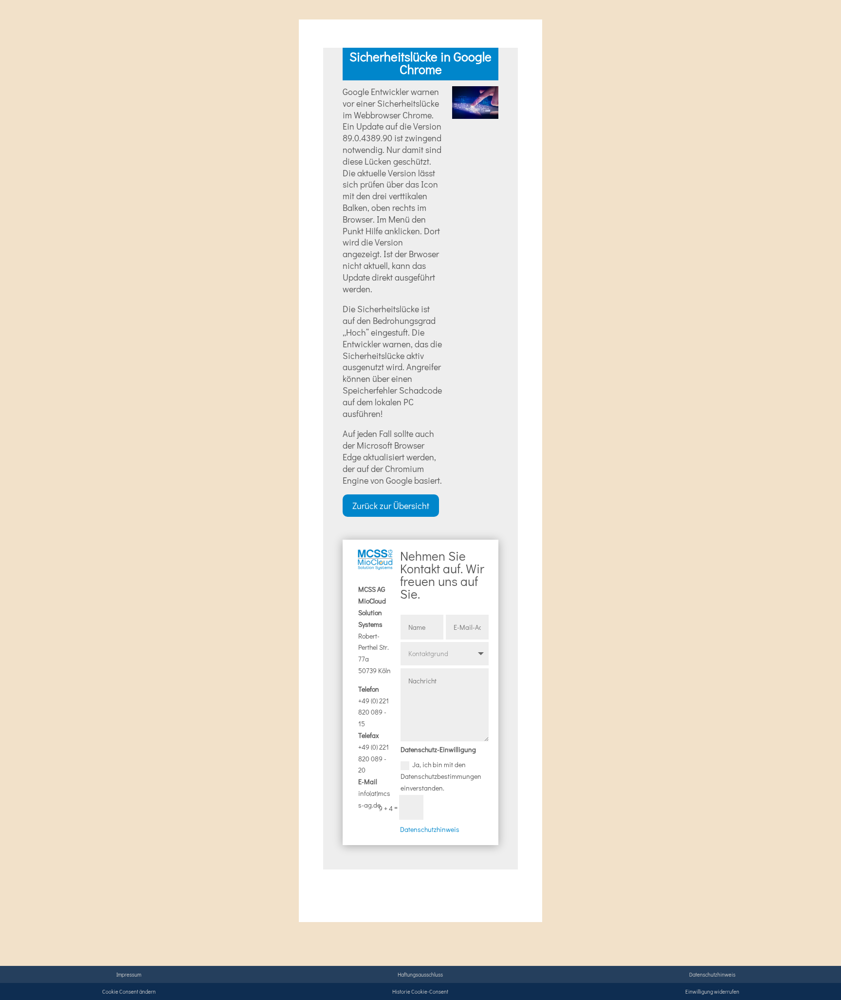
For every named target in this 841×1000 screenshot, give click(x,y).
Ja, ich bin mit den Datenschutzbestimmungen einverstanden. (441, 776)
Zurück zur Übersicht (390, 505)
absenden (460, 807)
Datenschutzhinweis (429, 829)
